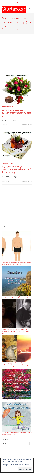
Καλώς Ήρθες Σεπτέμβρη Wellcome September (14, 400)
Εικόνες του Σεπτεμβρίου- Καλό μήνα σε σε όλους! (15, 297)
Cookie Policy (6, 466)
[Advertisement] (17, 56)
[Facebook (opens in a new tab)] (17, 2)
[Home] (2, 29)
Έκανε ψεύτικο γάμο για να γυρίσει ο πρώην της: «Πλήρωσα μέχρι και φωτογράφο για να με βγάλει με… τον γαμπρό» (17, 331)
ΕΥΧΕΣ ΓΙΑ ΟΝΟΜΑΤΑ (7, 107)
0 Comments (6, 124)
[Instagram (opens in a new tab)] (19, 2)
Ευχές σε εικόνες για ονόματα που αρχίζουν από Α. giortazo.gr (16, 169)
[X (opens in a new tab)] (15, 2)
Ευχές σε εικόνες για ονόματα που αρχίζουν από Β (18, 29)
